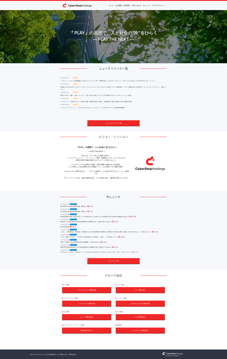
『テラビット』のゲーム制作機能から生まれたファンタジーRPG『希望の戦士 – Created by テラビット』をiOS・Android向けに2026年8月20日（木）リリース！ (108, 81)
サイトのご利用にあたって (51, 354)
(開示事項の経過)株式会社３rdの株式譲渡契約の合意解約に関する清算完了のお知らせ (85, 247)
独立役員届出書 (65, 227)
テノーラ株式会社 (86, 317)
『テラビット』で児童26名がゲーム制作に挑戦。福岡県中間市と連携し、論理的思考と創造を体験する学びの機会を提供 (96, 101)
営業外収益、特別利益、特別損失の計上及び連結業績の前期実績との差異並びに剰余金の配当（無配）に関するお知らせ (96, 252)
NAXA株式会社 (140, 317)
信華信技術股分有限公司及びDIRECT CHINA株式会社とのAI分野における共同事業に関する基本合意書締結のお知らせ (94, 216)
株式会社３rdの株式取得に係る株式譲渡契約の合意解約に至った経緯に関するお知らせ (86, 222)
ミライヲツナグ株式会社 (86, 303)
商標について (64, 354)
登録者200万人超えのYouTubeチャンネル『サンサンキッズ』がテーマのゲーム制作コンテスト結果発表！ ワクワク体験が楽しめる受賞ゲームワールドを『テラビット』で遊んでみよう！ (113, 88)
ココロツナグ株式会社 (140, 330)
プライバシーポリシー (36, 354)
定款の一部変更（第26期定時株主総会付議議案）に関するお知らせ (80, 242)
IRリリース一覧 (113, 261)
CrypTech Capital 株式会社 (140, 303)
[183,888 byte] (102, 242)
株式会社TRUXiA (86, 330)
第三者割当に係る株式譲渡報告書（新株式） (73, 206)
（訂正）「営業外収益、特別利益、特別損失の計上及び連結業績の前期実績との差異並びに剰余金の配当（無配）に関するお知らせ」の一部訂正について (105, 232)
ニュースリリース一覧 (113, 123)
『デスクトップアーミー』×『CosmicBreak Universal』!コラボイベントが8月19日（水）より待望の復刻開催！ (93, 108)
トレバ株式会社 (140, 290)
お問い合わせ (72, 354)
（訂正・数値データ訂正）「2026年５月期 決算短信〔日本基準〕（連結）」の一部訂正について (89, 237)
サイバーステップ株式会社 (86, 290)
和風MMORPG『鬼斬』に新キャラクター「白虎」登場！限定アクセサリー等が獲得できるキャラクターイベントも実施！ (96, 95)
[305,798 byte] (131, 216)
